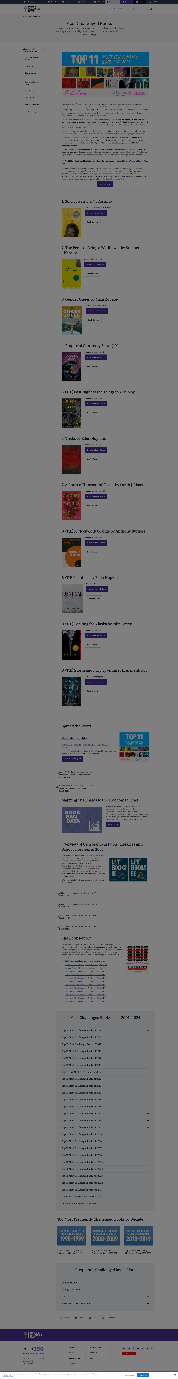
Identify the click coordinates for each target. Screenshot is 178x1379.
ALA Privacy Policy (8, 1376)
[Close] (175, 1375)
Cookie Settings (129, 1375)
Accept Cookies (143, 1375)
